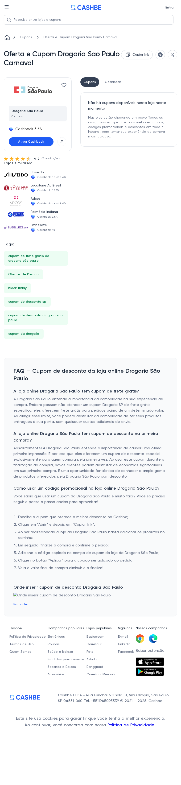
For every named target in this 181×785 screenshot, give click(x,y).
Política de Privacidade (131, 725)
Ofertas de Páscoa (23, 274)
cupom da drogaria (23, 333)
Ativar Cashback (31, 141)
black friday (17, 288)
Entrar (169, 7)
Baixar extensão (150, 651)
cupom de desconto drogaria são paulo (35, 318)
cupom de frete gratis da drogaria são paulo (28, 258)
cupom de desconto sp (27, 301)
